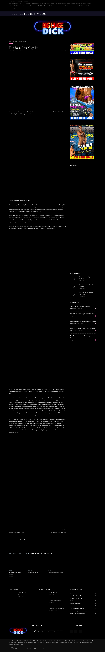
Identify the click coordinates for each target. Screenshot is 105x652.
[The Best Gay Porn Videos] (43, 603)
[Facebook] (89, 10)
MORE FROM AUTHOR (41, 553)
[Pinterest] (18, 54)
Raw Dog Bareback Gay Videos (64, 5)
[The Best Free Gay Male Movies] (43, 611)
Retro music (73, 5)
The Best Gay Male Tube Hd (15, 572)
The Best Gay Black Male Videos (55, 572)
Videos (21, 8)
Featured (68, 3)
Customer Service (42, 648)
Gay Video (28, 3)
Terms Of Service (11, 648)
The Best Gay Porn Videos (55, 600)
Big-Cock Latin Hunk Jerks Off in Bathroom (82, 328)
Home (10, 3)
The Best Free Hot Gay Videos (16, 532)
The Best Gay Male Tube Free (58, 532)
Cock (24, 3)
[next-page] (12, 575)
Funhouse (73, 3)
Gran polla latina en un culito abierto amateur (83, 321)
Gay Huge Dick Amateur (81, 3)
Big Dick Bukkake (50, 3)
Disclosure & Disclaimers (35, 648)
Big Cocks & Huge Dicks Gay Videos (39, 3)
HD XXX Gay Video (18, 5)
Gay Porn (89, 3)
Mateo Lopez (13, 50)
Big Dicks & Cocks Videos (61, 3)
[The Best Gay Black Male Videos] (57, 562)
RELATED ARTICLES (19, 553)
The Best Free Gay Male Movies (56, 608)
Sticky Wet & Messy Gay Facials (83, 5)
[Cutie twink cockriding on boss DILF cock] (74, 279)
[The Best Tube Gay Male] (43, 595)
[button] (94, 14)
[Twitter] (14, 54)
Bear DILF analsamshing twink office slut (82, 313)
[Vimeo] (92, 10)
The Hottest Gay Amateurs (14, 8)
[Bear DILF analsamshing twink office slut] (74, 287)
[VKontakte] (95, 10)
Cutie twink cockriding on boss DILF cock (82, 306)
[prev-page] (10, 575)
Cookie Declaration (18, 648)
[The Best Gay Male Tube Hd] (18, 562)
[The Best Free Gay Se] (37, 562)
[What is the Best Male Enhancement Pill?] (13, 595)
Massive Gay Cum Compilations (50, 5)
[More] (25, 54)
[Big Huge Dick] (52, 27)
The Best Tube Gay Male (54, 592)
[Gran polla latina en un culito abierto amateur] (74, 295)
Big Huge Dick (73, 308)
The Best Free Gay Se (33, 572)
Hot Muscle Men (40, 5)
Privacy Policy (24, 648)
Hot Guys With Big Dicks (17, 3)
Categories (27, 14)
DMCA (28, 648)
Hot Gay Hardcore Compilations (29, 5)
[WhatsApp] (21, 54)
